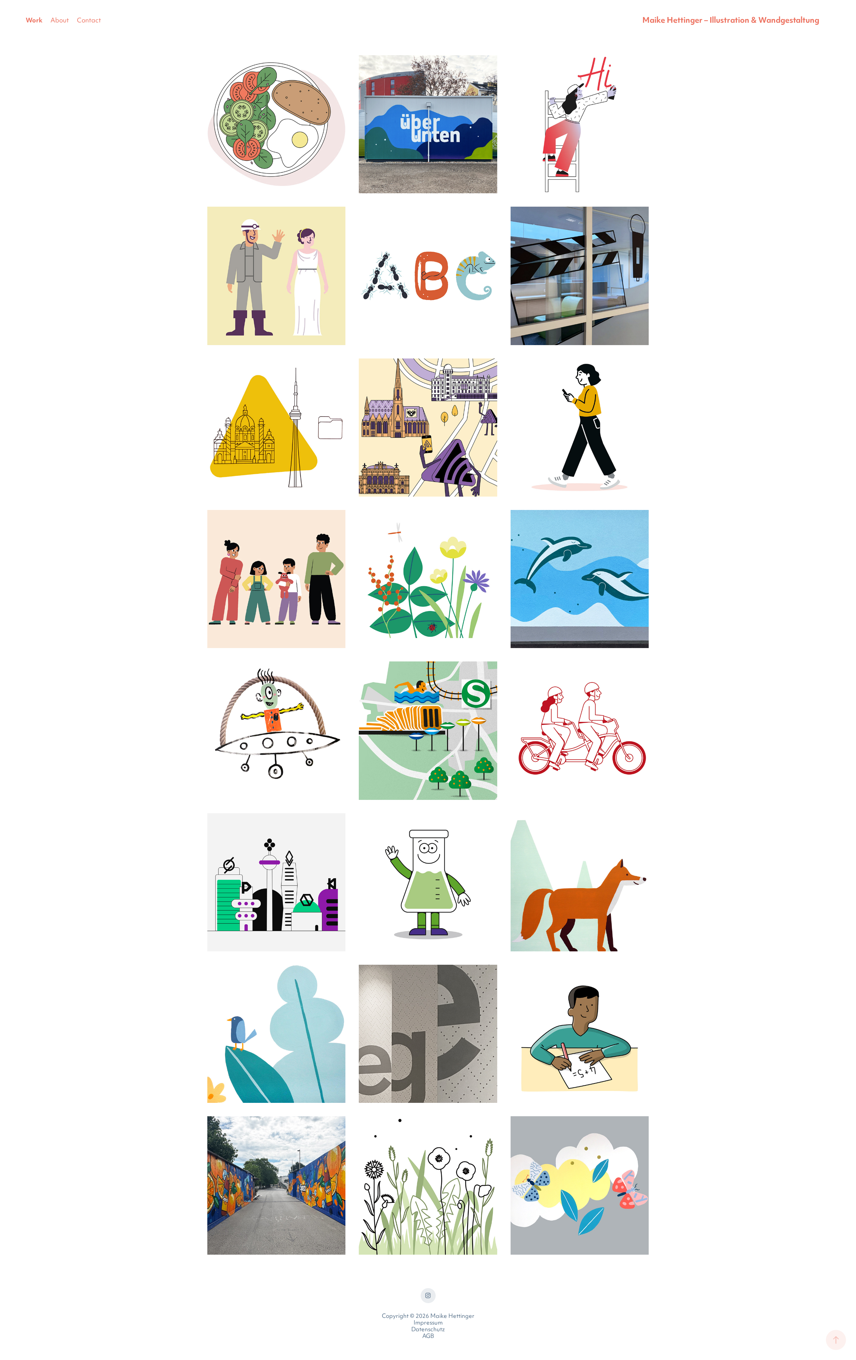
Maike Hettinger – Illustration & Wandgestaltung (730, 21)
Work (34, 20)
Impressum (428, 1323)
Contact (89, 20)
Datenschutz (428, 1330)
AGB (428, 1336)
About (59, 20)
